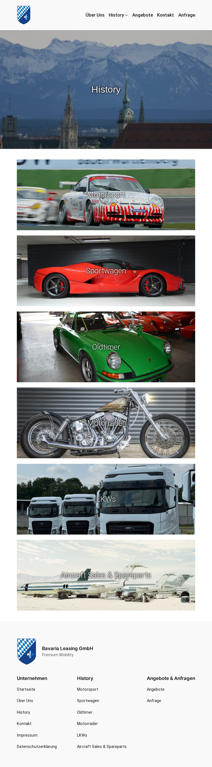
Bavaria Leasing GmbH (67, 648)
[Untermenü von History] (126, 15)
